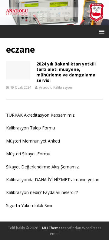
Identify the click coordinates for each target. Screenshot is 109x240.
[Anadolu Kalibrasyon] (54, 22)
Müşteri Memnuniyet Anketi (33, 141)
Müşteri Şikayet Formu (28, 154)
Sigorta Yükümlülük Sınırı (30, 205)
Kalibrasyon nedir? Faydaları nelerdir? (42, 192)
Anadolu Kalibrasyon (55, 87)
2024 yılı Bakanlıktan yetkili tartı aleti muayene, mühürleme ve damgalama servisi (66, 72)
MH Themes (52, 228)
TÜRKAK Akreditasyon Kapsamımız (40, 115)
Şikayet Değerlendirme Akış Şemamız (42, 167)
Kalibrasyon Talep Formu (30, 128)
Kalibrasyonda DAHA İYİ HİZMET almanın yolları (52, 179)
